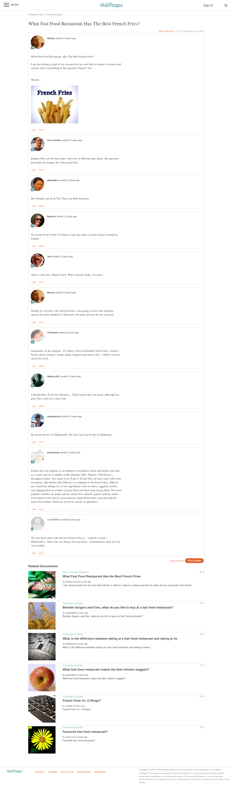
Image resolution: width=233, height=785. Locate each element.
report (41, 130)
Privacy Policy (84, 772)
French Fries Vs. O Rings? (82, 700)
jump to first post (177, 561)
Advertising (99, 772)
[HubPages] (111, 5)
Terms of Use (67, 772)
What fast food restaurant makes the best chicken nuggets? (106, 669)
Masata (51, 38)
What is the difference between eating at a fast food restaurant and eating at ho (120, 638)
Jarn (49, 256)
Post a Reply (194, 560)
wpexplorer (53, 180)
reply (34, 130)
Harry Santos (54, 140)
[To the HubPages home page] (15, 771)
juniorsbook (53, 452)
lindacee (51, 216)
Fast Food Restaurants (76, 572)
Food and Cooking (73, 603)
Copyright (52, 772)
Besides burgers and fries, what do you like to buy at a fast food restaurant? (118, 607)
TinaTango (52, 332)
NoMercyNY (53, 376)
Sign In (208, 5)
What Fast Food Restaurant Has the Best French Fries (102, 576)
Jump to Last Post (166, 31)
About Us (39, 772)
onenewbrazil (54, 416)
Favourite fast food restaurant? (85, 732)
